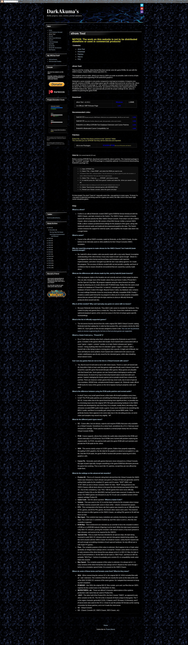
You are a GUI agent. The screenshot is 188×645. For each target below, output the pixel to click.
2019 (49, 249)
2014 (49, 261)
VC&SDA (106, 145)
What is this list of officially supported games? (89, 319)
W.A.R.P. (51, 40)
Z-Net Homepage (53, 42)
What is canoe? (78, 235)
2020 (49, 247)
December (52, 230)
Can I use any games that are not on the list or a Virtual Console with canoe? (100, 361)
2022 (49, 243)
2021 (49, 245)
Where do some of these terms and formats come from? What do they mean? (100, 571)
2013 (49, 263)
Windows (119, 102)
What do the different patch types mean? (87, 419)
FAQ (79, 59)
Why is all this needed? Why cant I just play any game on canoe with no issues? (101, 304)
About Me (51, 44)
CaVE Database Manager (55, 32)
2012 (49, 265)
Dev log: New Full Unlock (56, 232)
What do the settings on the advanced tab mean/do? (91, 473)
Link (119, 106)
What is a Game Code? (113, 500)
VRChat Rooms (53, 59)
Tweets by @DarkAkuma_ (54, 218)
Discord (51, 36)
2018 (49, 252)
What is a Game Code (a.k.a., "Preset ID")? (87, 335)
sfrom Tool (52, 34)
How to (80, 57)
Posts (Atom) (110, 629)
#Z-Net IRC (52, 46)
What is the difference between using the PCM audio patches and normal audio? (102, 391)
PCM (112, 145)
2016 (49, 256)
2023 (49, 240)
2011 (49, 267)
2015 (49, 258)
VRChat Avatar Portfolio (55, 61)
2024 (49, 238)
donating (48, 145)
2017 (49, 254)
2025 (49, 227)
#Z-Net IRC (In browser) (55, 48)
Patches (80, 54)
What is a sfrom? (78, 209)
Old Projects (52, 49)
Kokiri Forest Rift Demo (55, 38)
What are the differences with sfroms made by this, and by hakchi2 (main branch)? (102, 273)
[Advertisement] (56, 180)
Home (50, 30)
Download (81, 52)
